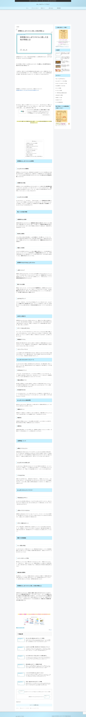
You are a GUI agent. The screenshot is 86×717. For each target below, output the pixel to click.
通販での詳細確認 (29, 154)
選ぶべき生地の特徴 (30, 144)
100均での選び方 (29, 147)
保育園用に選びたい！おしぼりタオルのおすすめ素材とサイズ (27, 90)
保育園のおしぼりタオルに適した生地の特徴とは (34, 156)
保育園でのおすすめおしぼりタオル (32, 146)
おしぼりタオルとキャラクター (32, 153)
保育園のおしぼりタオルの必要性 (32, 143)
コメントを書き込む (34, 705)
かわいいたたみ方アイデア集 (20, 627)
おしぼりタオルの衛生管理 (31, 150)
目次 (33, 141)
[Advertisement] (43, 17)
